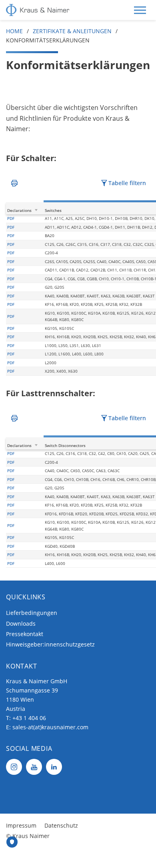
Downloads (21, 623)
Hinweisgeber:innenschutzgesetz (50, 644)
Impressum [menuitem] (21, 825)
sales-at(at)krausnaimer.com (50, 727)
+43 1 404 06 (29, 718)
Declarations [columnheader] (19, 210)
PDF (10, 218)
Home (14, 31)
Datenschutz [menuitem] (61, 825)
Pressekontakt (24, 634)
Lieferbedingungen (31, 613)
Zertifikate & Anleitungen (72, 31)
